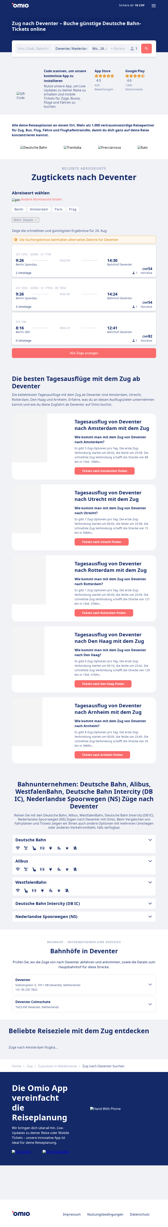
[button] (100, 48)
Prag (72, 209)
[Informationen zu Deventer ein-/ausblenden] (150, 984)
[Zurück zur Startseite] (20, 5)
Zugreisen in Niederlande (57, 1066)
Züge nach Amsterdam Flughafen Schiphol (41, 1047)
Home (16, 1066)
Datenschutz (140, 1214)
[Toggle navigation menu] (153, 5)
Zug (30, 1066)
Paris (58, 209)
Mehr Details (23, 220)
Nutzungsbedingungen (105, 1214)
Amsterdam (39, 209)
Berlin (18, 209)
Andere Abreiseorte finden (41, 199)
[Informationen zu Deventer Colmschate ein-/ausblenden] (150, 1004)
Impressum (72, 1214)
